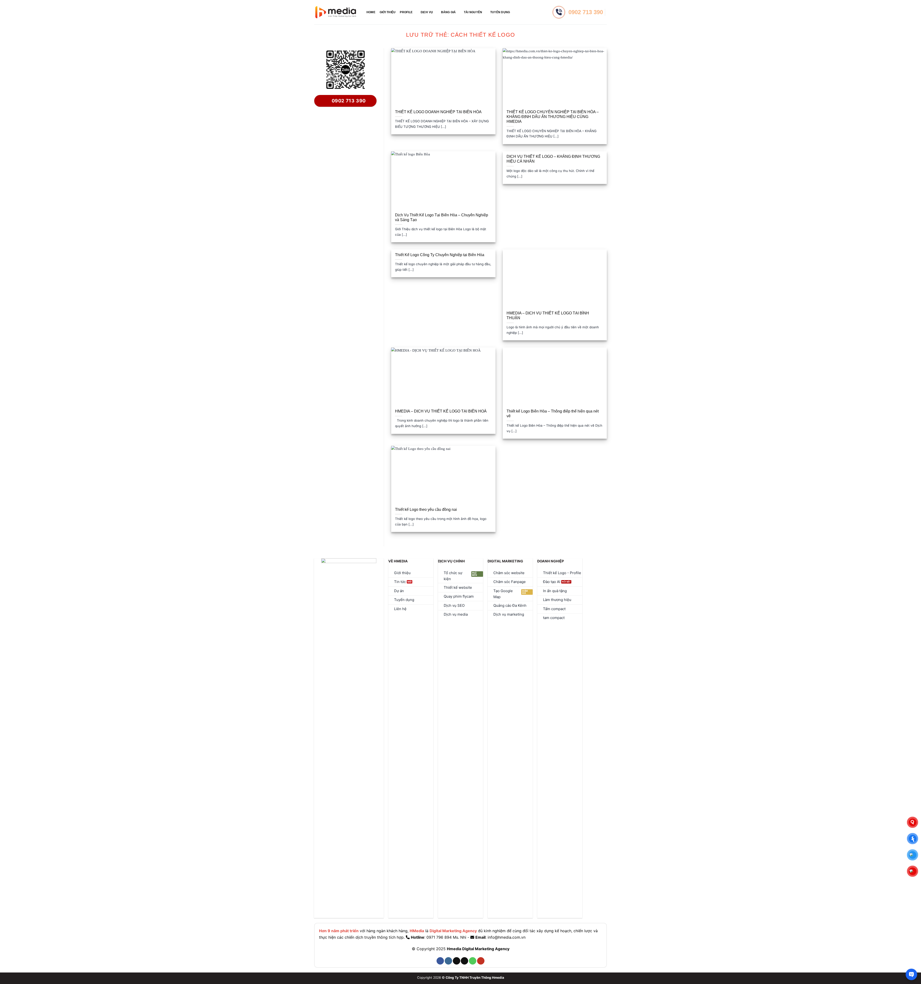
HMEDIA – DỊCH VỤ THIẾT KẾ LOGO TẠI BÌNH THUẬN (548, 315)
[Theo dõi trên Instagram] (448, 961)
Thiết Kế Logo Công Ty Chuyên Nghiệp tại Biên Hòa (439, 255)
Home (370, 12)
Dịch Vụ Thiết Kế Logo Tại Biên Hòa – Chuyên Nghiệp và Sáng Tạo (441, 217)
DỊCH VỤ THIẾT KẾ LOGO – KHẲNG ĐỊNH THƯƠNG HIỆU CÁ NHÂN (553, 158)
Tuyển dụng (500, 12)
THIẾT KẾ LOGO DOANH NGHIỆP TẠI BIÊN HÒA (438, 112)
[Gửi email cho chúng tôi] (464, 961)
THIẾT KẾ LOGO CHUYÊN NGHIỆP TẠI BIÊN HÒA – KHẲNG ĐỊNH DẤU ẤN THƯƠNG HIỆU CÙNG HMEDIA (553, 117)
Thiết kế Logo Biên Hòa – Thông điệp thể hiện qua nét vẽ (553, 413)
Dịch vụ (427, 12)
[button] (516, 12)
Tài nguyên (473, 12)
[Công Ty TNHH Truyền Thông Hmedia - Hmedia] (335, 12)
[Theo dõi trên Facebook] (440, 961)
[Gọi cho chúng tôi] (472, 961)
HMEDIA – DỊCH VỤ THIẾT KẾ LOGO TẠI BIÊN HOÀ (441, 411)
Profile (406, 12)
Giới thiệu (388, 12)
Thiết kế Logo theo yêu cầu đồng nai (426, 509)
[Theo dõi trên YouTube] (480, 961)
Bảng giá (448, 12)
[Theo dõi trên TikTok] (456, 961)
